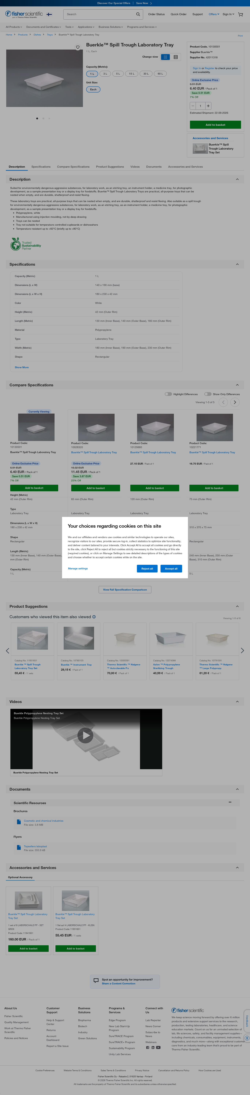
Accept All (171, 568)
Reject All (147, 568)
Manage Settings (78, 568)
